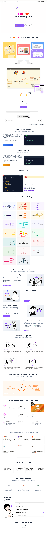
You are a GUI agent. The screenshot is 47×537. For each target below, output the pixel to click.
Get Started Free (23, 525)
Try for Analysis (27, 330)
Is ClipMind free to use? (19, 506)
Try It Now (29, 25)
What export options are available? (21, 512)
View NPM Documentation (28, 190)
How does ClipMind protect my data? (21, 515)
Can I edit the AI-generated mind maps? (22, 509)
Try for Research (27, 300)
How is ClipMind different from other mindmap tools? (23, 500)
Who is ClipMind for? (19, 503)
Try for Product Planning (6, 285)
